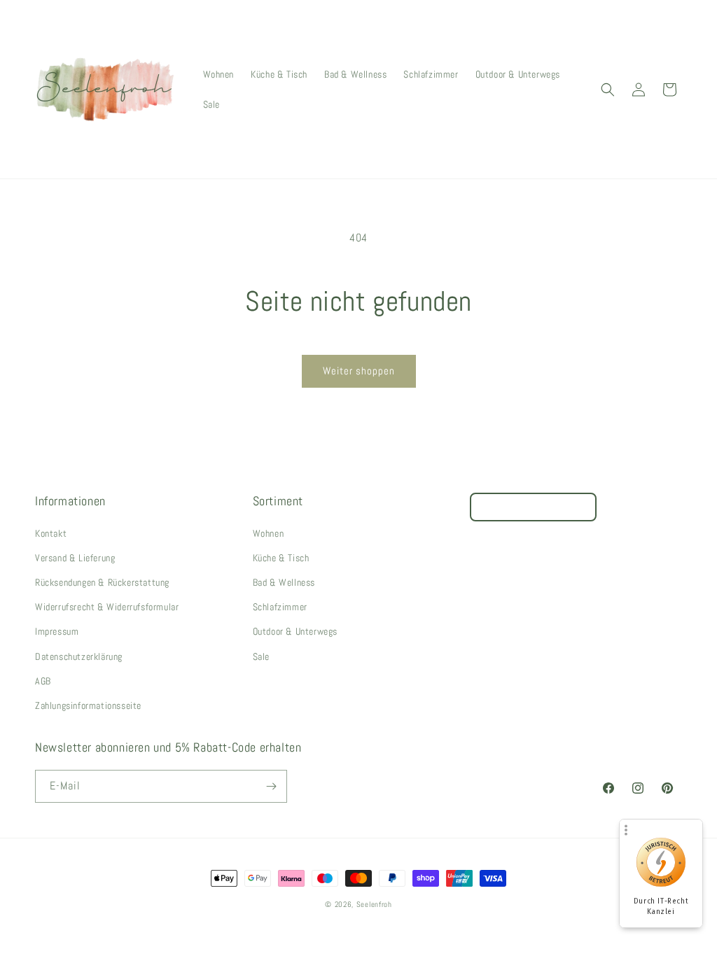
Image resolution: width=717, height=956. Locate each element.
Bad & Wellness (284, 582)
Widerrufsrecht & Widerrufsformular (107, 606)
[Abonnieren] (271, 786)
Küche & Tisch (281, 557)
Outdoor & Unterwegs (295, 631)
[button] (607, 89)
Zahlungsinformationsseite (88, 705)
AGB (43, 681)
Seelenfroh (374, 904)
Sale (261, 656)
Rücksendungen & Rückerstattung (102, 582)
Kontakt (51, 533)
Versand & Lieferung (75, 557)
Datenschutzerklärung (79, 656)
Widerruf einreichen (533, 507)
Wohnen (268, 533)
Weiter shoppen (359, 370)
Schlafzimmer (280, 606)
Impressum (56, 631)
